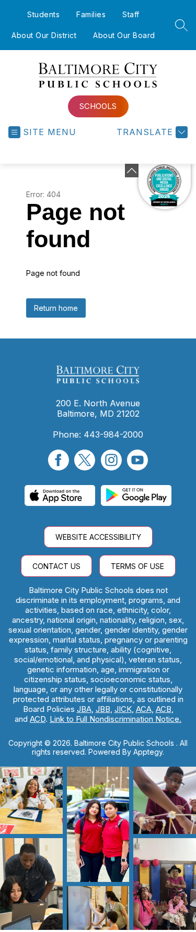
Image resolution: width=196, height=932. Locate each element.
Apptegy (148, 751)
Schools (98, 106)
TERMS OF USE (137, 566)
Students (43, 14)
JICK (123, 709)
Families (91, 14)
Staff (131, 14)
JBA (84, 709)
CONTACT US (56, 566)
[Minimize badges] (132, 170)
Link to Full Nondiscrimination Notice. (115, 719)
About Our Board (124, 35)
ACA (144, 709)
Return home (56, 308)
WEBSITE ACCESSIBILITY (98, 536)
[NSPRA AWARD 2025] (165, 187)
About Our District (43, 35)
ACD (37, 719)
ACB (163, 709)
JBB (103, 709)
